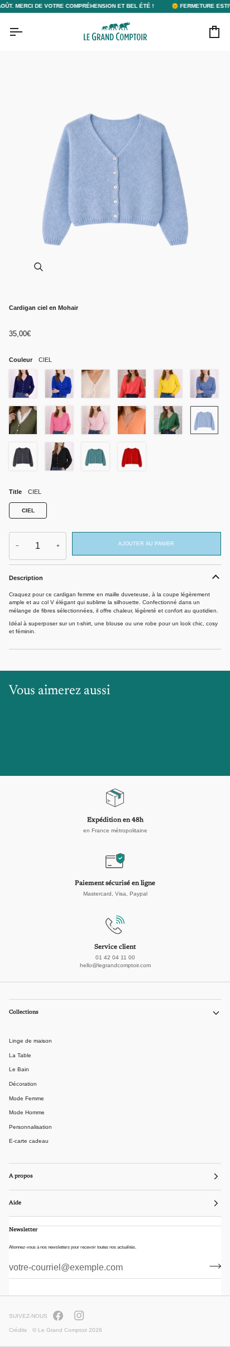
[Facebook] (58, 1316)
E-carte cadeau (29, 1141)
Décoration (23, 1084)
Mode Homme (27, 1112)
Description (26, 577)
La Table (20, 1055)
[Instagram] (79, 1316)
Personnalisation (30, 1127)
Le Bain (19, 1069)
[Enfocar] (115, 173)
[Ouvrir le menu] (25, 32)
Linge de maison (30, 1041)
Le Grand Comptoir (62, 1330)
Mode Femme (26, 1098)
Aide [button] (15, 1203)
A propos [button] (21, 1176)
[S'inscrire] (212, 1266)
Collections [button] (24, 1012)
